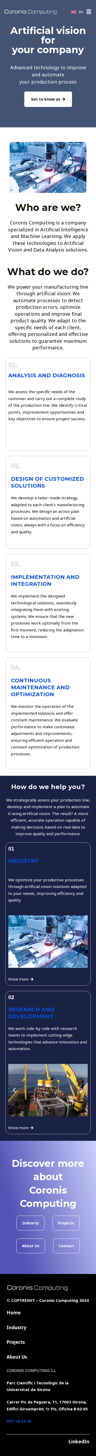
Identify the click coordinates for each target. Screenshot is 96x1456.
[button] (88, 12)
